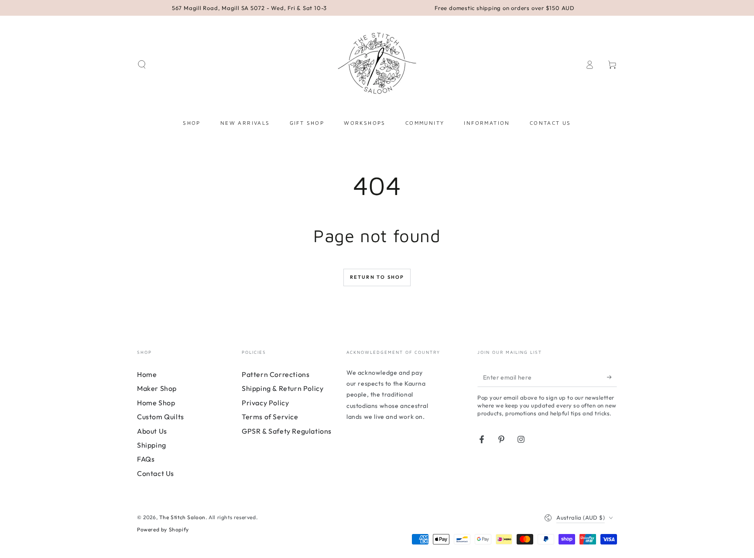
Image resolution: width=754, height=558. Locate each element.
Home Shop (156, 402)
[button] (141, 64)
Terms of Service (270, 416)
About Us (152, 431)
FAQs (145, 459)
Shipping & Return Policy (282, 388)
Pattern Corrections (275, 374)
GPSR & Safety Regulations (287, 431)
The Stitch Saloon (182, 517)
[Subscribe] (612, 377)
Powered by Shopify (163, 529)
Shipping (151, 445)
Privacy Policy (265, 402)
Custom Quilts (160, 416)
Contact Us (155, 473)
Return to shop (377, 277)
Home (147, 374)
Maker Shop (157, 388)
